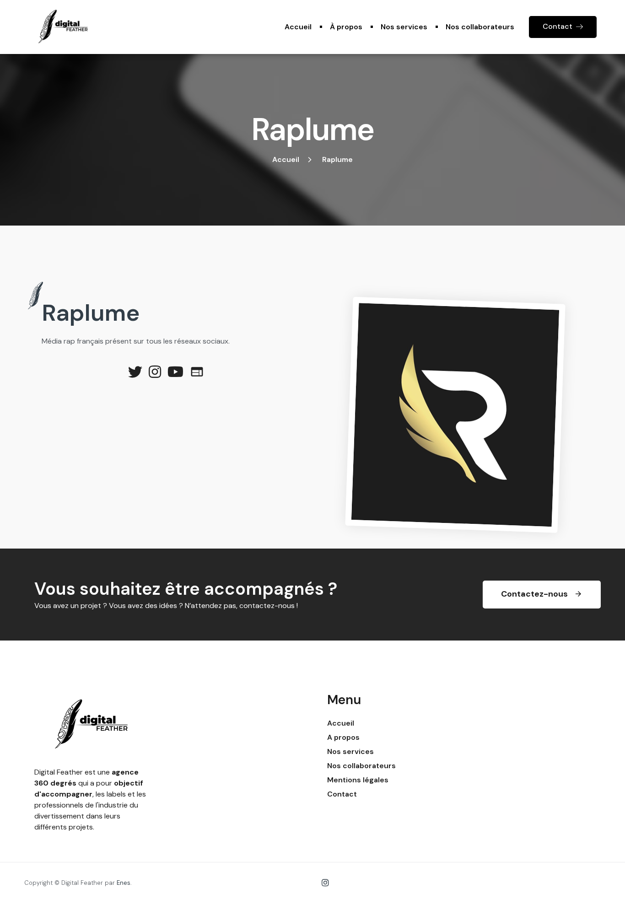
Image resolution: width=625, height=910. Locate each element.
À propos (346, 27)
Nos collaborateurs (480, 27)
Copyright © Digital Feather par (70, 883)
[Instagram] (155, 372)
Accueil (298, 27)
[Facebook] (197, 372)
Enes (123, 883)
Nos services (404, 27)
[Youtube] (175, 372)
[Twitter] (135, 372)
